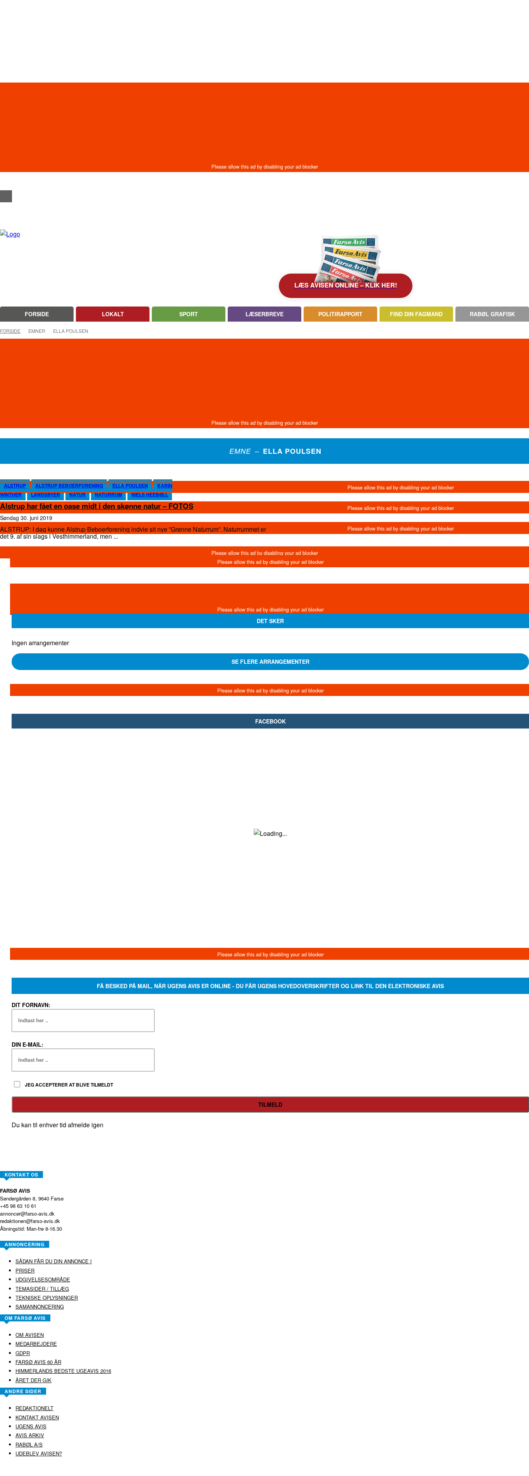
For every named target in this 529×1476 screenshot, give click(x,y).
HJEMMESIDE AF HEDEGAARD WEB (294, 1470)
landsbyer (45, 494)
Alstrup (15, 485)
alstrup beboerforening (69, 485)
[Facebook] (6, 196)
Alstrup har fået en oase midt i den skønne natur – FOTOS (96, 506)
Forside (10, 330)
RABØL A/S (240, 1470)
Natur (77, 494)
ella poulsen (130, 485)
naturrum (108, 494)
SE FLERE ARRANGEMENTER (270, 661)
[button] (6, 182)
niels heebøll (149, 494)
